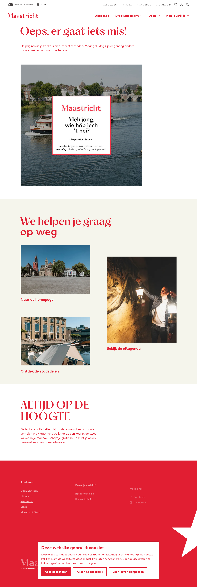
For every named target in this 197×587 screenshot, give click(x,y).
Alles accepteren (56, 571)
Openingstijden (29, 490)
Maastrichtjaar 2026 (110, 5)
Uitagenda (26, 496)
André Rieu (127, 5)
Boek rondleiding (84, 493)
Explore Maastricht (163, 5)
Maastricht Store (144, 5)
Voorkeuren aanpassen (128, 571)
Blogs (24, 506)
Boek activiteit (83, 499)
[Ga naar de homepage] (23, 15)
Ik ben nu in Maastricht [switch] (23, 4)
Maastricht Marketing (36, 569)
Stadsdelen (27, 501)
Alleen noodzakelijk (90, 571)
